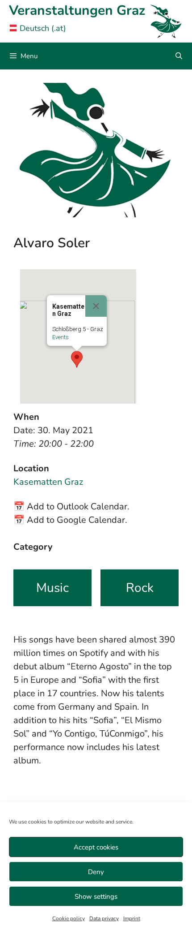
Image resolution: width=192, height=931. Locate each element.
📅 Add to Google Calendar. (70, 520)
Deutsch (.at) (43, 28)
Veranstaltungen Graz (77, 10)
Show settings (96, 896)
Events (60, 337)
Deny (96, 871)
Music (52, 587)
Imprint (131, 918)
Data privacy (104, 918)
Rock (140, 587)
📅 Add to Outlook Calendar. (71, 506)
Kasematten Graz (48, 482)
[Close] (96, 306)
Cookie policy (68, 918)
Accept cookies (96, 847)
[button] (77, 359)
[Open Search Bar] (179, 56)
